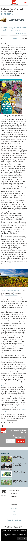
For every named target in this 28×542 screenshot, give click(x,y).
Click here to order (10, 115)
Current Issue (14, 504)
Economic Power (14, 502)
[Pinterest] (15, 520)
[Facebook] (2, 14)
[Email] (7, 14)
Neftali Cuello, (5, 386)
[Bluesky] (10, 14)
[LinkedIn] (17, 520)
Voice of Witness (12, 420)
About (14, 511)
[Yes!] (14, 2)
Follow (14, 517)
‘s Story (11, 295)
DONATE (25, 2)
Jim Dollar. (23, 290)
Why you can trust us (22, 33)
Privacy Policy (4, 535)
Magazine (14, 514)
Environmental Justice (14, 490)
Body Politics (14, 496)
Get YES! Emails (14, 508)
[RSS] (20, 520)
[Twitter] (5, 14)
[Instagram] (12, 520)
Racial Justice (14, 493)
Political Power (13, 499)
